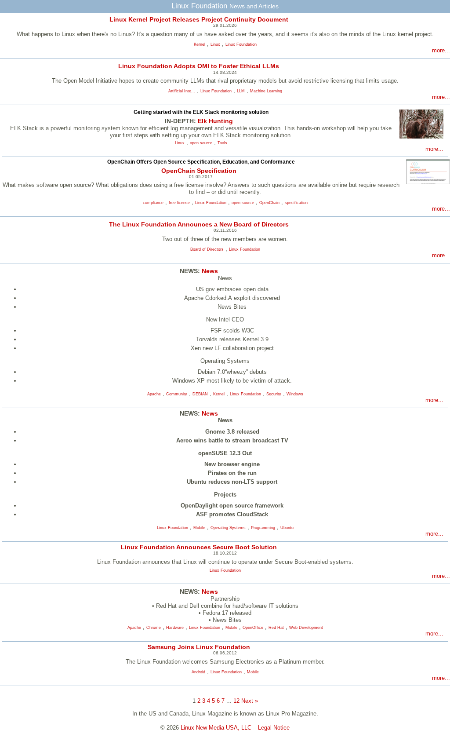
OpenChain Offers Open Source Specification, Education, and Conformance (201, 161)
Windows (295, 394)
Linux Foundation (241, 44)
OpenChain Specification (198, 170)
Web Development (306, 627)
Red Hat (276, 627)
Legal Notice (274, 727)
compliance (153, 203)
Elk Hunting (215, 120)
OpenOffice (253, 627)
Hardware (175, 627)
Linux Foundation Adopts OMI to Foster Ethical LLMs (198, 65)
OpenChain (269, 203)
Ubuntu (287, 528)
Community (176, 394)
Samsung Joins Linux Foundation (199, 646)
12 (236, 700)
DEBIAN (200, 394)
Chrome (153, 627)
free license (179, 203)
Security (273, 394)
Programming (263, 528)
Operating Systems (228, 528)
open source (201, 143)
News (210, 270)
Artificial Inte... (181, 91)
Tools (222, 143)
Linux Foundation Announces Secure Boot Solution (199, 547)
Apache (154, 394)
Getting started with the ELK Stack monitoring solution (201, 112)
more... (441, 50)
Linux (215, 44)
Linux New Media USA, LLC (216, 727)
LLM (241, 91)
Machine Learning (266, 91)
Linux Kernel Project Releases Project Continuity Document (198, 19)
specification (296, 203)
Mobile (199, 528)
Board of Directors (207, 249)
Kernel (199, 44)
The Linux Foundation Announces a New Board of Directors (199, 224)
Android (198, 672)
